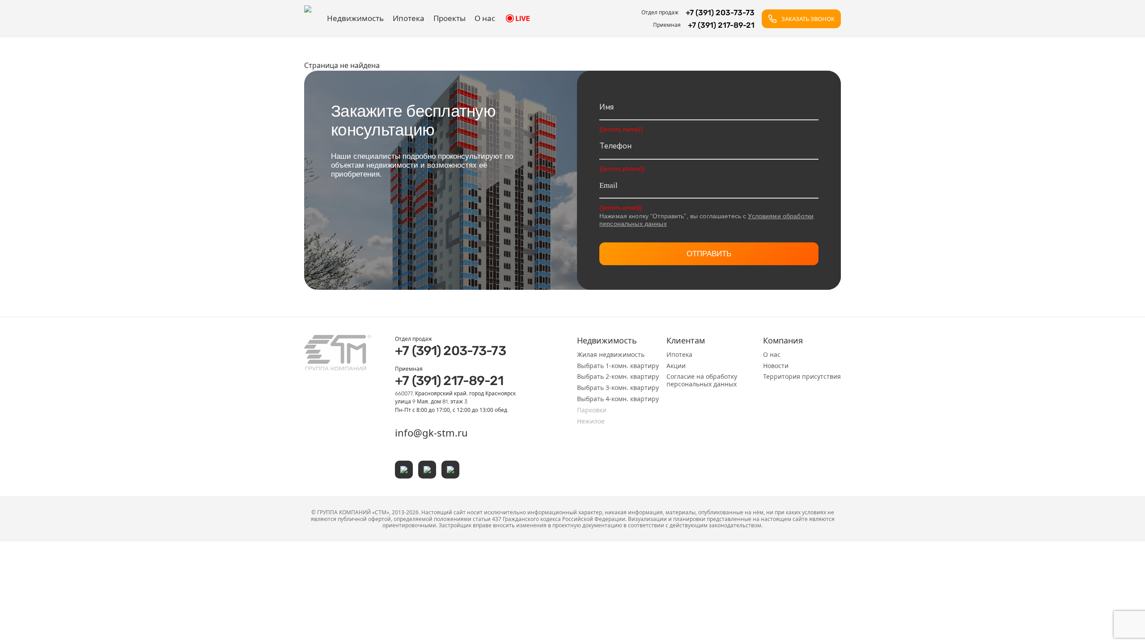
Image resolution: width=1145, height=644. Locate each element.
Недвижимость (355, 18)
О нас (485, 18)
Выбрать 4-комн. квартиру (618, 398)
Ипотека (408, 18)
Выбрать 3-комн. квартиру (618, 387)
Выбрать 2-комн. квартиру (618, 376)
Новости (776, 365)
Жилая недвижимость (611, 354)
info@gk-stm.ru (431, 432)
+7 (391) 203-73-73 (450, 350)
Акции (676, 365)
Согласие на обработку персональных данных (701, 380)
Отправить (709, 253)
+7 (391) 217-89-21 (449, 380)
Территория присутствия (802, 376)
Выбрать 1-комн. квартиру (618, 365)
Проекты (449, 18)
